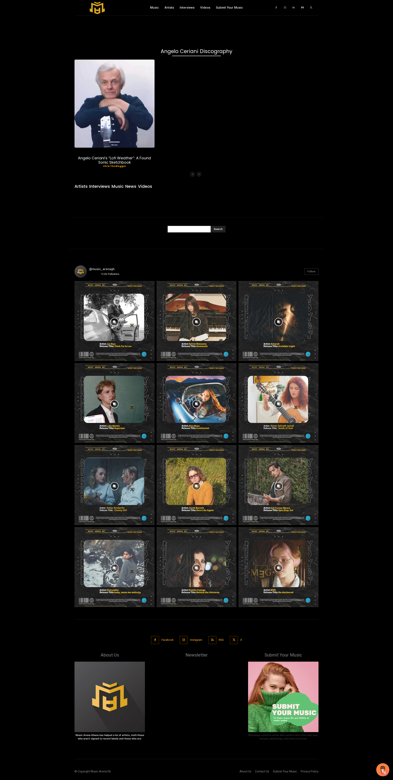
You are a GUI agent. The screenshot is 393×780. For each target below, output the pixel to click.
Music (114, 144)
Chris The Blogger (114, 166)
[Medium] (302, 7)
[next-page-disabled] (199, 174)
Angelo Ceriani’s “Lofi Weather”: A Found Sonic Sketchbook (114, 160)
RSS (221, 640)
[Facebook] (276, 7)
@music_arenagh (102, 269)
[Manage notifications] (384, 772)
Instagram (196, 640)
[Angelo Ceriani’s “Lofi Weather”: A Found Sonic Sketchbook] (115, 104)
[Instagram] (285, 7)
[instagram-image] (115, 321)
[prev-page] (192, 174)
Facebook (167, 640)
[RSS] (212, 640)
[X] (311, 7)
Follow (311, 271)
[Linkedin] (293, 7)
